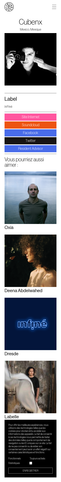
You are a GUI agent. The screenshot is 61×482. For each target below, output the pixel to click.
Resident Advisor (30, 148)
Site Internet (30, 117)
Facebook (30, 133)
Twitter (30, 141)
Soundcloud (30, 125)
